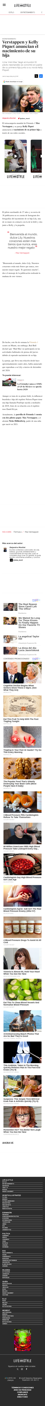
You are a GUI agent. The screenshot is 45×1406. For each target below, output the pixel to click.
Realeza (4, 1285)
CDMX (4, 1241)
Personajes (6, 1318)
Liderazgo (5, 1273)
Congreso (5, 1239)
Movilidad (5, 1258)
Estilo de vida (6, 1306)
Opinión (5, 1245)
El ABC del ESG (6, 1264)
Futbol (4, 1197)
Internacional (7, 1220)
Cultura (5, 1294)
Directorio (22, 1397)
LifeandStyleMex (18, 1369)
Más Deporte (6, 1204)
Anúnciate (22, 1395)
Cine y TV (5, 1187)
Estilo (11, 12)
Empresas (5, 1214)
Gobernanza (6, 1256)
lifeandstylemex (23, 1369)
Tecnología (6, 1222)
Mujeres (5, 1227)
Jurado (4, 1323)
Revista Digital (7, 1208)
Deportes (20, 380)
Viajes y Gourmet (8, 1191)
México (4, 1237)
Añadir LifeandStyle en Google (14, 81)
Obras (4, 1224)
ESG (3, 1226)
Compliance (22, 1392)
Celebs (4, 1304)
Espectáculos (7, 1283)
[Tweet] (36, 76)
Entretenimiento (28, 12)
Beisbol (4, 1199)
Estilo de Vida (6, 1321)
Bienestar (5, 1319)
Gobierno (5, 1235)
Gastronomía (6, 1312)
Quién (5, 1282)
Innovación (6, 1262)
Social (4, 1254)
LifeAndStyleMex (28, 1369)
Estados (5, 1243)
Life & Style (7, 1180)
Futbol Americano (8, 1201)
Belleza (4, 1291)
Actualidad (6, 1271)
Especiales (5, 1277)
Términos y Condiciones (22, 1388)
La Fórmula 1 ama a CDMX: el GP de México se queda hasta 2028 (29, 386)
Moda (4, 1289)
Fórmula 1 (33, 342)
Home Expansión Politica (10, 1216)
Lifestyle (5, 1206)
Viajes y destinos (8, 1316)
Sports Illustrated (11, 1195)
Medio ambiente (7, 1252)
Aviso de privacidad (22, 1390)
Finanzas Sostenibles (9, 1260)
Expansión (7, 1213)
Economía (5, 1218)
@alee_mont (25, 118)
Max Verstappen (32, 532)
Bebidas (4, 1314)
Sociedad (5, 1247)
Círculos (5, 1287)
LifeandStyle (6, 1229)
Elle (4, 1299)
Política (6, 1234)
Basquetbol (6, 1203)
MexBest (6, 1310)
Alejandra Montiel (17, 547)
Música (4, 1189)
